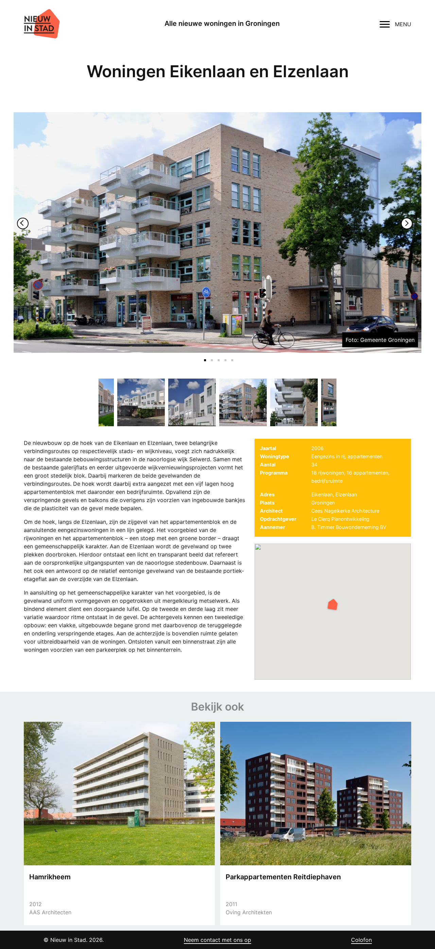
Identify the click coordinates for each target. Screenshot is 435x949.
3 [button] (217, 356)
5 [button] (231, 356)
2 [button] (210, 356)
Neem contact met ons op (217, 939)
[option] (217, 232)
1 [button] (204, 356)
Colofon (361, 939)
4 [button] (224, 356)
